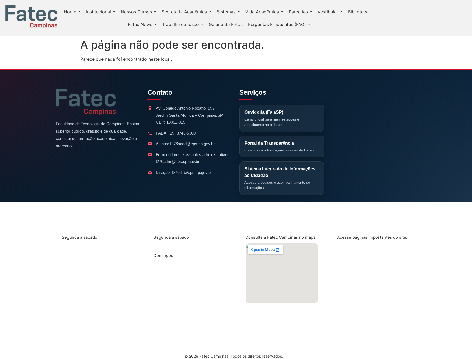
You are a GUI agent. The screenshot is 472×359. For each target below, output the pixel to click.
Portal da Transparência (279, 146)
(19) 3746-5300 (182, 133)
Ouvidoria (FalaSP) (271, 118)
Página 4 (351, 304)
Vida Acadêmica (359, 268)
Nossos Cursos (358, 250)
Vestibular (352, 322)
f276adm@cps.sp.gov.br (177, 161)
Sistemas (351, 286)
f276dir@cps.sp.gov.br (192, 172)
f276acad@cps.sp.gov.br (192, 143)
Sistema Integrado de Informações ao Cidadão (279, 178)
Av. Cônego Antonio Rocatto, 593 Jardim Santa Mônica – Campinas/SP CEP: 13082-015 (189, 115)
